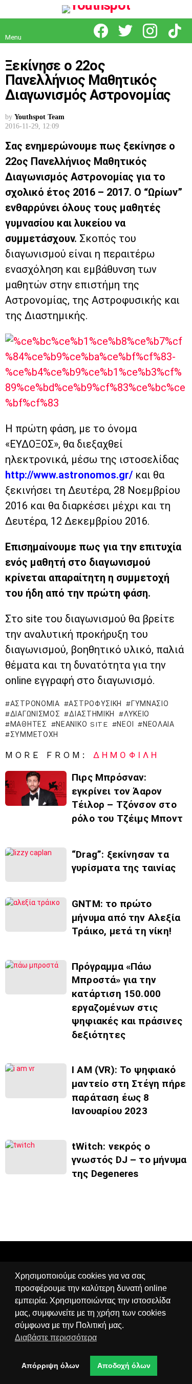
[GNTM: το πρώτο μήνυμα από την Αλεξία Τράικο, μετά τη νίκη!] (36, 914)
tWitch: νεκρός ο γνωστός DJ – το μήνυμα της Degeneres (129, 1159)
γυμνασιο (149, 703)
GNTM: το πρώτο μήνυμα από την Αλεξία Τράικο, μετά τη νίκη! (126, 917)
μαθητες (28, 724)
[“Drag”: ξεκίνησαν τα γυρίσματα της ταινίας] (36, 864)
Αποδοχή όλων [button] (124, 1365)
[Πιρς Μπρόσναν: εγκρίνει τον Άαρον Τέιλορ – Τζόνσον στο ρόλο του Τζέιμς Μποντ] (36, 788)
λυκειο (137, 714)
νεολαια (159, 724)
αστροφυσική (95, 703)
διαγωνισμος (35, 714)
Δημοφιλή (126, 755)
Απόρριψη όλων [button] (50, 1365)
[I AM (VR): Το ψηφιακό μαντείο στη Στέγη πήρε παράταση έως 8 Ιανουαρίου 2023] (36, 1080)
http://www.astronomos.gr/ (69, 475)
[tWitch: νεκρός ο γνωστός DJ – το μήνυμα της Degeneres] (36, 1157)
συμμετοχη (34, 734)
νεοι (125, 724)
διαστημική (92, 714)
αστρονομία (35, 703)
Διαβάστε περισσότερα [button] (56, 1337)
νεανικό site (82, 724)
